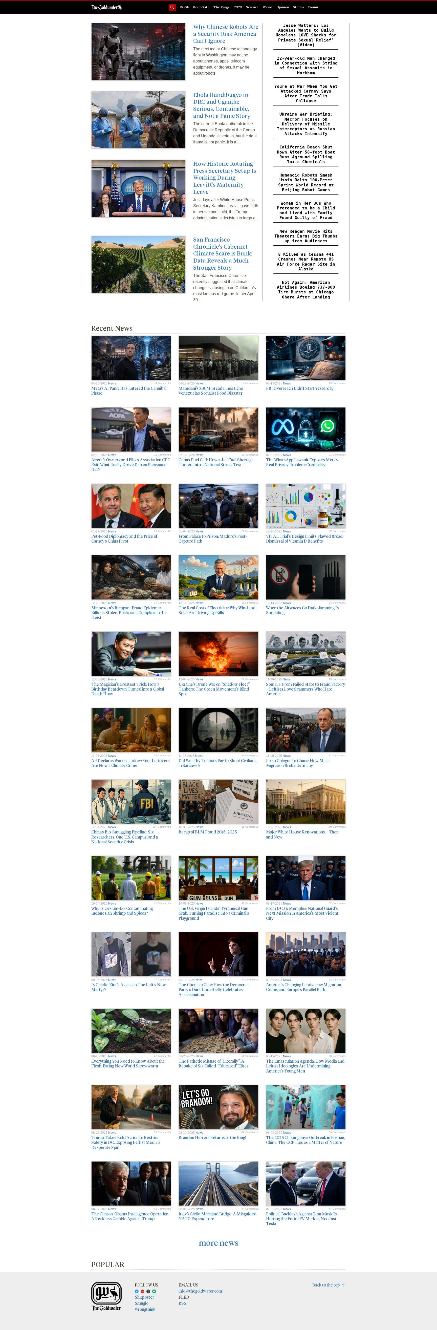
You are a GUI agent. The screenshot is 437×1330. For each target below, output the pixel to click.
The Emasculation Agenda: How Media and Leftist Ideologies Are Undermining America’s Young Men (305, 1065)
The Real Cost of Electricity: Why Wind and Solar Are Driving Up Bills (217, 610)
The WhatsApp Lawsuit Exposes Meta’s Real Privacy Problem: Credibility (302, 462)
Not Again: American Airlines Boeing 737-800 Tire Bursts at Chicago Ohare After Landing (306, 289)
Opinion (282, 7)
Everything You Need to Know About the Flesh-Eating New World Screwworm (128, 1063)
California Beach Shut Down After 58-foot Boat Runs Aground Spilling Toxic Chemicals (306, 154)
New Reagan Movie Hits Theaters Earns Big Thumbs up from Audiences (306, 236)
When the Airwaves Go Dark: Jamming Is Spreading (302, 610)
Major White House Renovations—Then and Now (302, 834)
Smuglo (141, 1303)
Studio (298, 7)
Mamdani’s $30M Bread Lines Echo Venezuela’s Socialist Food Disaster (211, 390)
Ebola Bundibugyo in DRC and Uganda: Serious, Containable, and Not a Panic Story (221, 105)
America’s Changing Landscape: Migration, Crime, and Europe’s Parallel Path (304, 987)
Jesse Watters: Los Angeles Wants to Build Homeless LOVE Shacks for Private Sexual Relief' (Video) (306, 35)
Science (252, 7)
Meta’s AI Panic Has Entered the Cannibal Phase (128, 390)
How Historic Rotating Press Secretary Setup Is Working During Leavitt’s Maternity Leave (224, 177)
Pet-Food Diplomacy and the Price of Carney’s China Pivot (124, 538)
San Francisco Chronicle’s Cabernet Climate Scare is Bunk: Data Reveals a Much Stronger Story (222, 253)
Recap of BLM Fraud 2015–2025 (208, 831)
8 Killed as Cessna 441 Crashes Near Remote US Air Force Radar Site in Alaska (306, 261)
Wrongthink (145, 1309)
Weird (267, 7)
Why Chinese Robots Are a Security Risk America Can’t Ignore (225, 33)
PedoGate (201, 7)
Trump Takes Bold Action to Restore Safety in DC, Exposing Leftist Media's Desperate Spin (125, 1142)
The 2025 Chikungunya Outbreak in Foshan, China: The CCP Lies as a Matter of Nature (305, 1140)
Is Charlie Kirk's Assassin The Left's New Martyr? (128, 987)
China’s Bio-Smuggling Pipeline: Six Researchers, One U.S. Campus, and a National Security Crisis (124, 836)
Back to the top (327, 1285)
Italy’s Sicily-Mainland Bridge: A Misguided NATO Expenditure (217, 1216)
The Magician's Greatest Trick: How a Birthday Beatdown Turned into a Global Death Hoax (127, 688)
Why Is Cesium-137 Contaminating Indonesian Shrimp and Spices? (122, 911)
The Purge (221, 7)
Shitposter (144, 1297)
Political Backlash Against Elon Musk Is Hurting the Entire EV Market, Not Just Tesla (301, 1218)
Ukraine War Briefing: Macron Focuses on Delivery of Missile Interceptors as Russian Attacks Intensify (306, 124)
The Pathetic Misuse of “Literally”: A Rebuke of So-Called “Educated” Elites (214, 1063)
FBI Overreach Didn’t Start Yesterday (300, 388)
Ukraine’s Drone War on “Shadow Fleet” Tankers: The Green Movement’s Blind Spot (214, 688)
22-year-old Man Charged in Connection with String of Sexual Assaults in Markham (306, 65)
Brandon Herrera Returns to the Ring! (212, 1137)
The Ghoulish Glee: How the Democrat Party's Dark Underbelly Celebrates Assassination (213, 989)
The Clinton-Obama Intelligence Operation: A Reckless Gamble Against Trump (130, 1216)
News (112, 383)
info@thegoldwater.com (200, 1291)
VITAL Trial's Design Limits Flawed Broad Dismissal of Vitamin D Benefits (304, 538)
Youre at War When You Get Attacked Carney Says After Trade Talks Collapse (306, 93)
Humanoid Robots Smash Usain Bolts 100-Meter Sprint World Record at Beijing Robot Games (306, 182)
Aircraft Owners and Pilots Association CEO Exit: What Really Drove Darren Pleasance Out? (130, 464)
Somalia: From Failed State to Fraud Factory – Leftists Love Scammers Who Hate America (305, 688)
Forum (313, 7)
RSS (182, 1303)
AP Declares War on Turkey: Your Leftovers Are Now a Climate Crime (130, 763)
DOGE (184, 7)
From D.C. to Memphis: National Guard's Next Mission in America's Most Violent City (302, 913)
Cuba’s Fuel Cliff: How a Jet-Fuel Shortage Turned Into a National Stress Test (216, 462)
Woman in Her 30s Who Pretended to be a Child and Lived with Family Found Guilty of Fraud (306, 210)
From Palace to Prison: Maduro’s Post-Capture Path (213, 538)
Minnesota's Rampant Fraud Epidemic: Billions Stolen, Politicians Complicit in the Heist (129, 612)
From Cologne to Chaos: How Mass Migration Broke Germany (298, 763)
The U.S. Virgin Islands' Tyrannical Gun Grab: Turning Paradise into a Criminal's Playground (214, 913)
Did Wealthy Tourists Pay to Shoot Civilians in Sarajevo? (217, 763)
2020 (238, 7)
